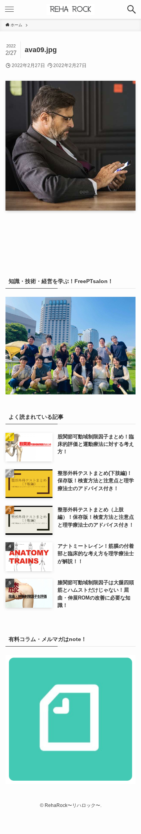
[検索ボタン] (131, 9)
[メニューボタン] (9, 9)
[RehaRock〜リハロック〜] (70, 9)
